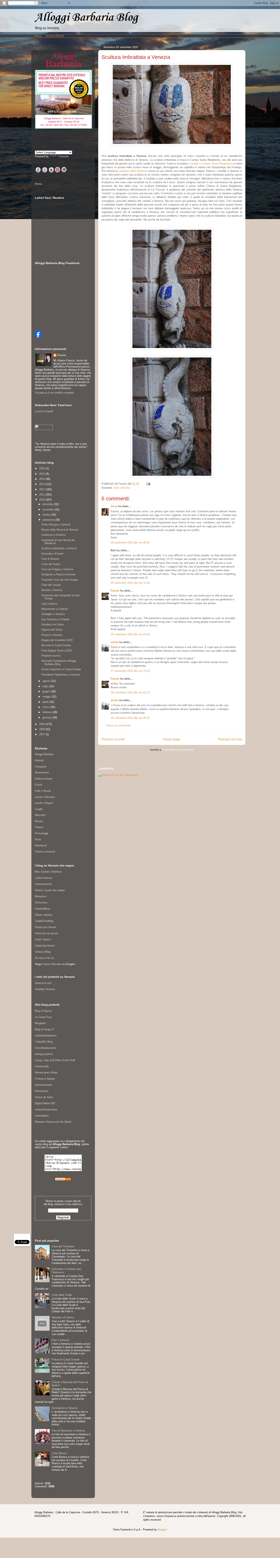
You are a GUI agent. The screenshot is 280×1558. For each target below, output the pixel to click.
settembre (48, 519)
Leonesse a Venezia (53, 534)
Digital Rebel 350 (45, 1103)
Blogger (162, 1529)
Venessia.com (43, 983)
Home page (171, 739)
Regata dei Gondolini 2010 (57, 640)
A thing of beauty (45, 1078)
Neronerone (41, 1091)
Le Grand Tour (43, 1017)
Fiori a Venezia (60, 1340)
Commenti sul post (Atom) (178, 749)
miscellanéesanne (45, 1047)
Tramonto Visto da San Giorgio (59, 579)
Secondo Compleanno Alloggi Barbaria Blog (58, 662)
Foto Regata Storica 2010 (56, 650)
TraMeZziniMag (44, 921)
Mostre (39, 821)
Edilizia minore (43, 778)
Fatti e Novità (122, 487)
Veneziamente (43, 884)
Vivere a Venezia (45, 851)
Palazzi (39, 827)
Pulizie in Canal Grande (66, 1359)
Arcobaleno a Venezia (64, 1408)
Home (38, 35)
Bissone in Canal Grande (56, 645)
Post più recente (113, 739)
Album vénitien (43, 914)
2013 (42, 484)
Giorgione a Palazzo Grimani (58, 574)
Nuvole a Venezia (51, 590)
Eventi (38, 784)
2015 (42, 473)
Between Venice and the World (53, 1121)
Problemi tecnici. (51, 655)
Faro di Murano (50, 558)
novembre (48, 509)
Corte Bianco (59, 1453)
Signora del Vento (51, 629)
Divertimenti (42, 772)
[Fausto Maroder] (38, 336)
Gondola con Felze (52, 624)
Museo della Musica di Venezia (59, 529)
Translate (63, 156)
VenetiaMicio (42, 908)
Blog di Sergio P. (45, 1029)
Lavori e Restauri (45, 797)
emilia (114, 642)
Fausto (115, 590)
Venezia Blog (42, 951)
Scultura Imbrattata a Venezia (59, 548)
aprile (46, 701)
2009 (42, 724)
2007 (42, 734)
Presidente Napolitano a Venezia (60, 674)
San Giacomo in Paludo (55, 619)
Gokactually (42, 1066)
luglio (45, 686)
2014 (42, 478)
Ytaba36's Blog (44, 1041)
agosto (46, 680)
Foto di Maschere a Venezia (68, 1430)
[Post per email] (147, 483)
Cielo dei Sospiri (51, 584)
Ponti (38, 839)
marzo (46, 707)
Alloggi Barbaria (44, 754)
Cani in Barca (49, 603)
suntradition (42, 1115)
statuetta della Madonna (133, 170)
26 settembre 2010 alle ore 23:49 (130, 634)
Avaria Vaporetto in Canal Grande (61, 669)
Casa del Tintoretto (63, 1246)
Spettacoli (41, 845)
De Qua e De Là (44, 957)
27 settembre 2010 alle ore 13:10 (130, 670)
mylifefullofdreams (46, 1035)
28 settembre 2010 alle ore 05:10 (130, 717)
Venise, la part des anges (50, 890)
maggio (47, 696)
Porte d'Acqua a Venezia (56, 524)
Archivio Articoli (55, 35)
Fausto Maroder (51, 964)
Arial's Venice (43, 939)
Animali (39, 760)
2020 (42, 468)
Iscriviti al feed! (44, 411)
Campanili (41, 766)
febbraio (47, 712)
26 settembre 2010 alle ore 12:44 (130, 582)
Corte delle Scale (62, 1294)
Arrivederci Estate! (52, 553)
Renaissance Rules (46, 1072)
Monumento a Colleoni (54, 608)
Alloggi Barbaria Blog (86, 17)
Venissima (41, 902)
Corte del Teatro (50, 564)
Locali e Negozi (44, 802)
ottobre (46, 514)
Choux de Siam (44, 1097)
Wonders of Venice (63, 1317)
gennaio (47, 717)
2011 (42, 494)
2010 (42, 499)
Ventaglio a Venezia (53, 614)
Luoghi (39, 809)
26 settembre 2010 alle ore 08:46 (130, 542)
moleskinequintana (46, 1109)
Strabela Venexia (45, 989)
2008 (42, 729)
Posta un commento (119, 725)
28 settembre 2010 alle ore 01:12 (130, 692)
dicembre (48, 504)
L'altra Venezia (43, 877)
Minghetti (40, 1023)
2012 (42, 489)
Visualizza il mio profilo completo (54, 392)
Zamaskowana (43, 1084)
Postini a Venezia (51, 635)
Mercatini (40, 815)
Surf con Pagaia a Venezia (57, 569)
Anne (114, 506)
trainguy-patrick (44, 1054)
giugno (46, 691)
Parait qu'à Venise (45, 927)
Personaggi (41, 833)
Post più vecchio (230, 739)
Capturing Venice (45, 945)
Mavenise (40, 896)
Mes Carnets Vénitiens (48, 871)
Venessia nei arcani (46, 933)
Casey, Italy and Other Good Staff (55, 1060)
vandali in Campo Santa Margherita (211, 163)
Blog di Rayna (43, 1010)
